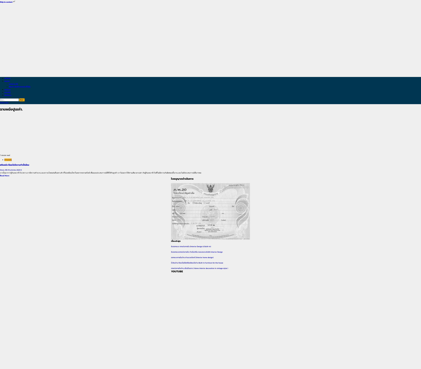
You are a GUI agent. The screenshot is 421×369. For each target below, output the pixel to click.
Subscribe (4, 103)
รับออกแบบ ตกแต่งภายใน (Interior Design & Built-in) (191, 246)
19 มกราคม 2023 (14, 170)
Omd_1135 (4, 170)
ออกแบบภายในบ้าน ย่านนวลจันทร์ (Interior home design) (192, 257)
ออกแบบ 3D (13, 84)
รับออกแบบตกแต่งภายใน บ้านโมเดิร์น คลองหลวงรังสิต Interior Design (197, 252)
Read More (4, 175)
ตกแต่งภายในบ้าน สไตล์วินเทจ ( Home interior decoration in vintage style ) (199, 268)
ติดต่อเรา (7, 95)
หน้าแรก (7, 78)
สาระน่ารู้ (7, 92)
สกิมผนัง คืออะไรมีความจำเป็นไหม (14, 164)
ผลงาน (6, 81)
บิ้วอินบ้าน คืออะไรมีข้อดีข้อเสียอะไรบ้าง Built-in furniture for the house (197, 262)
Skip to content (6, 2)
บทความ (7, 89)
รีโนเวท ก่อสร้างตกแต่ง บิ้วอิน (19, 86)
